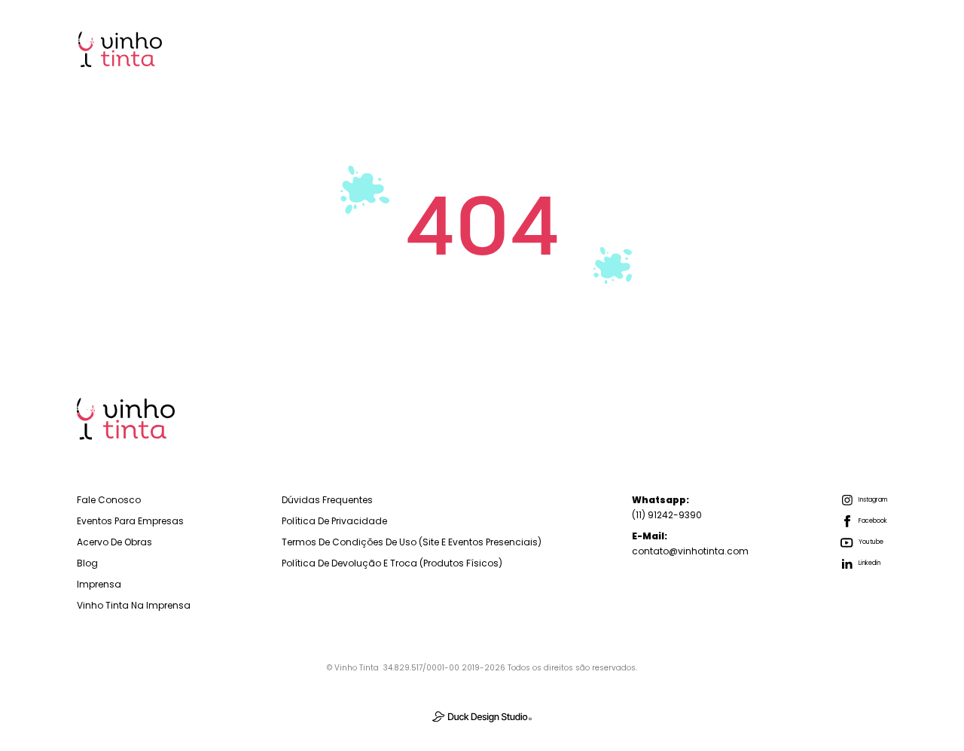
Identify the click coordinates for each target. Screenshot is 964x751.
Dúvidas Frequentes (327, 499)
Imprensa (841, 48)
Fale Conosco (109, 499)
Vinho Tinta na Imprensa (134, 605)
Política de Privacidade (334, 520)
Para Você (583, 48)
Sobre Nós (679, 48)
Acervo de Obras (114, 542)
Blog (761, 48)
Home (376, 48)
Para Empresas (473, 48)
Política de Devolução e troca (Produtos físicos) (392, 563)
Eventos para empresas (130, 520)
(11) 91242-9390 (667, 507)
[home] (120, 49)
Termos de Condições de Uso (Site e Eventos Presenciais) (411, 542)
